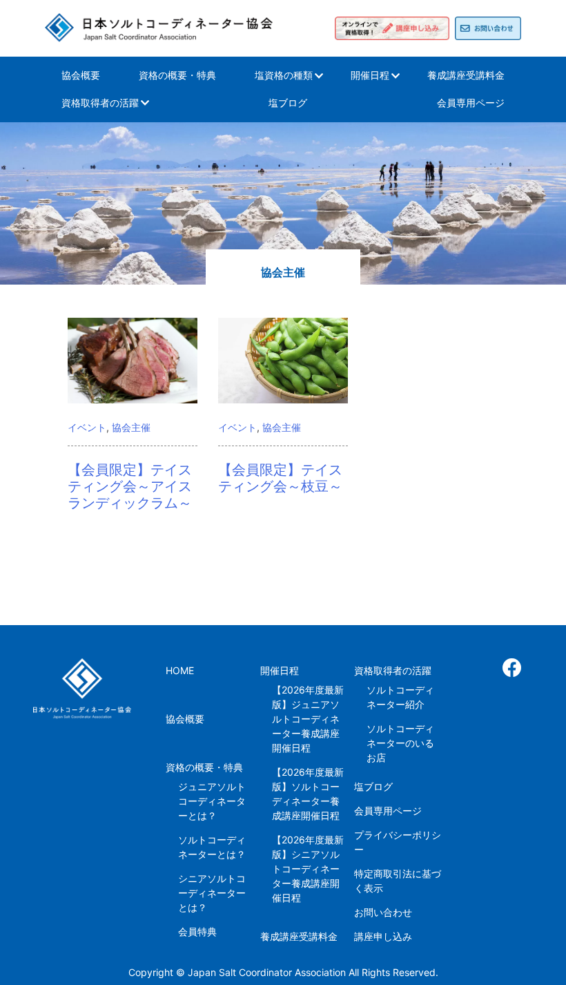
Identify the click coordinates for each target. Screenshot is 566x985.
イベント (87, 427)
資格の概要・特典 (177, 75)
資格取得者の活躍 (100, 102)
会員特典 (197, 931)
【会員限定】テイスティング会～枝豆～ (280, 478)
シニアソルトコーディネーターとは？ (212, 892)
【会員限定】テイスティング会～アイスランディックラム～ (130, 486)
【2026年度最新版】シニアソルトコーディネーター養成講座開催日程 (308, 868)
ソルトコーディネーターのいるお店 (400, 743)
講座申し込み (383, 936)
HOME (180, 670)
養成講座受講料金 (466, 75)
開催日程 (370, 75)
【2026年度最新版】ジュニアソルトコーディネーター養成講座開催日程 (308, 719)
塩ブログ (288, 102)
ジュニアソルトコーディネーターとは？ (212, 801)
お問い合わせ (383, 912)
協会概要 (80, 75)
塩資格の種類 (284, 75)
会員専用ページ (471, 102)
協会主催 (131, 427)
